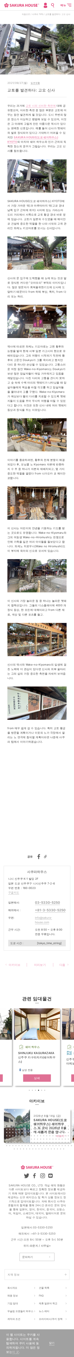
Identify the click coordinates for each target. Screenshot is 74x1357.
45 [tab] (7, 1133)
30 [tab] (29, 1130)
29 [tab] (26, 1130)
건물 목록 (44, 1287)
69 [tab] (13, 1136)
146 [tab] (47, 1146)
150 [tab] (60, 1146)
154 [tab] (72, 1146)
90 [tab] (10, 1140)
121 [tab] (38, 1143)
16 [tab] (53, 1126)
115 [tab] (19, 1143)
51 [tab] (26, 1133)
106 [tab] (60, 1140)
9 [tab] (32, 1126)
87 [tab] (69, 1136)
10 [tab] (35, 1126)
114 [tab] (16, 1143)
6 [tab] (45, 1091)
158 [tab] (24, 1149)
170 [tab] (61, 1149)
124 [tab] (47, 1143)
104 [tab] (53, 1140)
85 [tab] (63, 1136)
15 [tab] (50, 1126)
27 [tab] (19, 1130)
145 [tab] (44, 1146)
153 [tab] (69, 1146)
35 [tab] (44, 1130)
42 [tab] (66, 1130)
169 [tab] (58, 1149)
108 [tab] (66, 1140)
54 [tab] (35, 1133)
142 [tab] (35, 1146)
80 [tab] (47, 1136)
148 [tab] (53, 1146)
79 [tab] (44, 1136)
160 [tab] (30, 1149)
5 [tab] (42, 1091)
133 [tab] (7, 1146)
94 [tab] (23, 1140)
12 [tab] (41, 1126)
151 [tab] (63, 1146)
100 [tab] (41, 1140)
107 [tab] (63, 1140)
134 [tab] (10, 1146)
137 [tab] (19, 1146)
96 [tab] (29, 1140)
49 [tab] (19, 1133)
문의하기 (27, 1257)
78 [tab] (41, 1136)
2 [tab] (33, 1091)
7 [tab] (26, 1126)
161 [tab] (33, 1149)
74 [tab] (29, 1136)
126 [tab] (53, 1143)
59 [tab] (50, 1133)
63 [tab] (63, 1133)
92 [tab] (16, 1140)
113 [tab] (13, 1143)
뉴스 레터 (44, 1311)
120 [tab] (35, 1143)
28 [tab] (23, 1130)
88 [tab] (72, 1136)
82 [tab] (53, 1136)
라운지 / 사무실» (40, 1245)
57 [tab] (44, 1133)
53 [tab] (32, 1133)
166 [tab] (49, 1149)
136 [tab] (16, 1146)
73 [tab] (26, 1136)
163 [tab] (39, 1149)
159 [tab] (27, 1149)
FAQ (41, 1295)
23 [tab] (7, 1130)
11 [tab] (38, 1126)
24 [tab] (10, 1130)
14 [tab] (47, 1126)
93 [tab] (19, 1140)
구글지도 (13, 892)
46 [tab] (10, 1133)
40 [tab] (60, 1130)
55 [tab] (38, 1133)
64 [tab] (66, 1133)
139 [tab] (26, 1146)
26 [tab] (16, 1130)
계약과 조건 (13, 1318)
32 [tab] (35, 1130)
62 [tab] (60, 1133)
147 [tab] (50, 1146)
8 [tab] (29, 1126)
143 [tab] (38, 1146)
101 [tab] (44, 1140)
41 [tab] (63, 1130)
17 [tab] (57, 1126)
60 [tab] (53, 1133)
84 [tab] (60, 1136)
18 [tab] (60, 1126)
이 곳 (15, 1352)
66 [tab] (72, 1133)
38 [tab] (53, 1130)
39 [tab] (57, 1130)
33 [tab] (38, 1130)
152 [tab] (66, 1146)
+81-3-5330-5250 (50, 910)
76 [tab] (35, 1136)
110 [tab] (72, 1140)
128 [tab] (60, 1143)
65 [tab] (69, 1133)
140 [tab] (29, 1146)
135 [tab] (13, 1146)
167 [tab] (52, 1149)
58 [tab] (47, 1133)
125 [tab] (50, 1143)
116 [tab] (23, 1143)
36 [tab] (47, 1130)
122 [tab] (41, 1143)
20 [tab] (66, 1126)
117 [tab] (26, 1143)
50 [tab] (23, 1133)
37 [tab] (50, 1130)
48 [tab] (16, 1133)
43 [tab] (69, 1130)
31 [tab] (32, 1130)
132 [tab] (72, 1143)
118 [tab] (29, 1143)
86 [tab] (66, 1136)
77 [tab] (38, 1136)
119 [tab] (32, 1143)
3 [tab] (36, 1091)
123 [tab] (44, 1143)
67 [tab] (7, 1136)
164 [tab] (43, 1149)
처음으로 (26, 14)
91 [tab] (13, 1140)
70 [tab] (16, 1136)
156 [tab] (18, 1149)
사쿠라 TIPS (37, 14)
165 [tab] (46, 1149)
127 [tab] (57, 1143)
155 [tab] (15, 1149)
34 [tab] (41, 1130)
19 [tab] (63, 1126)
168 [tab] (55, 1149)
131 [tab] (69, 1143)
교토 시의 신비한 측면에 (41, 105)
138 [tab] (23, 1146)
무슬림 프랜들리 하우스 (20, 1311)
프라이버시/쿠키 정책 (50, 1318)
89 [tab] (7, 1140)
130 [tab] (66, 1143)
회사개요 (12, 1287)
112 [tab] (10, 1143)
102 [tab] (47, 1140)
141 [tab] (32, 1146)
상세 (37, 1078)
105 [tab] (57, 1140)
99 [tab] (38, 1140)
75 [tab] (32, 1136)
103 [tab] (50, 1140)
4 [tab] (39, 1091)
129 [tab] (63, 1143)
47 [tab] (13, 1133)
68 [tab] (10, 1136)
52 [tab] (29, 1133)
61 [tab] (57, 1133)
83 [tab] (57, 1136)
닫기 (51, 1342)
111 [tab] (7, 1143)
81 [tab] (50, 1136)
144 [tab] (41, 1146)
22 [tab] (72, 1126)
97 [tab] (32, 1140)
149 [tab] (57, 1146)
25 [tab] (13, 1130)
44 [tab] (72, 1130)
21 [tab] (69, 1126)
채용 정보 (12, 1295)
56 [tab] (41, 1133)
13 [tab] (44, 1126)
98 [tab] (35, 1140)
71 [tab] (19, 1136)
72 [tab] (23, 1136)
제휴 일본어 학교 (48, 1303)
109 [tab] (69, 1140)
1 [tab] (30, 1091)
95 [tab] (26, 1140)
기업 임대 (12, 1303)
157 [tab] (21, 1149)
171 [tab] (64, 1149)
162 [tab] (36, 1149)
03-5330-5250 (47, 902)
